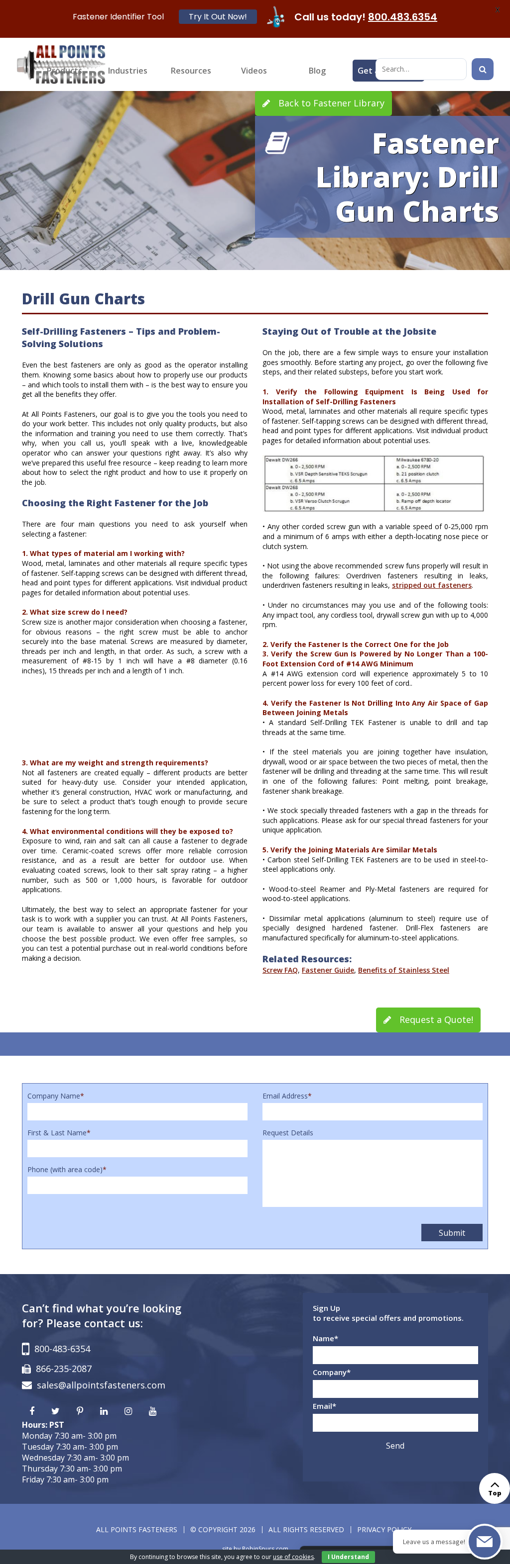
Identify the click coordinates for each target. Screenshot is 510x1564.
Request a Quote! (435, 1019)
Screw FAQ (280, 970)
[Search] (483, 69)
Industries (127, 70)
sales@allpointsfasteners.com (101, 1385)
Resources (191, 70)
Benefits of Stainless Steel (403, 970)
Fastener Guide (328, 970)
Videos (254, 70)
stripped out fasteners (432, 585)
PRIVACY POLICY (384, 1529)
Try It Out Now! (218, 16)
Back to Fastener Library (330, 103)
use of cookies (293, 1557)
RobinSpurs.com (265, 1549)
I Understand (348, 1557)
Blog (317, 70)
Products (64, 70)
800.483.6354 (402, 17)
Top (495, 1492)
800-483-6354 (62, 1349)
